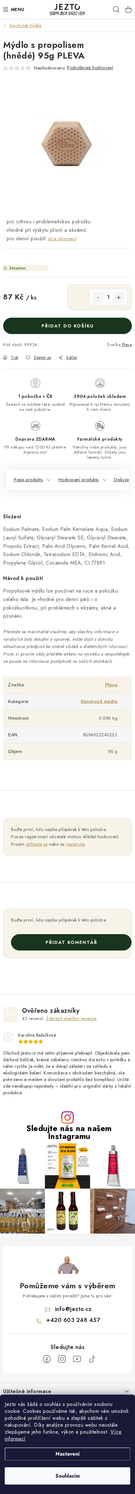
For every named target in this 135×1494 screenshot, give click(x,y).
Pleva (127, 345)
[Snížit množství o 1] (98, 297)
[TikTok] (92, 1359)
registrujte (75, 844)
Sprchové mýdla (99, 701)
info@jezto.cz (73, 1309)
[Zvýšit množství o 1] (118, 297)
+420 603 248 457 (73, 1320)
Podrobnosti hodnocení (90, 67)
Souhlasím (68, 1476)
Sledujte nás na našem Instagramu (69, 1132)
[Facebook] (47, 1359)
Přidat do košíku (67, 326)
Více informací (62, 239)
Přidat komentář (71, 942)
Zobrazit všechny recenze (71, 1018)
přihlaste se (37, 844)
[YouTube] (77, 1359)
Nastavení (68, 1454)
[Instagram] (62, 1359)
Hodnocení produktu (78, 480)
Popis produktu (28, 480)
